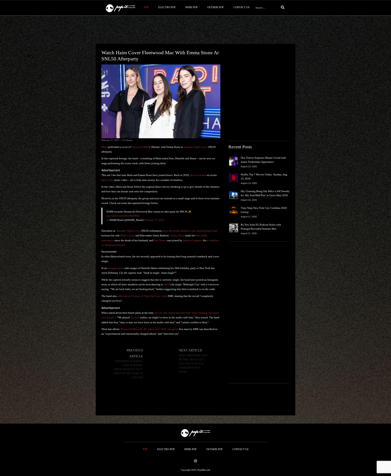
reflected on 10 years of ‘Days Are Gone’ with (145, 296)
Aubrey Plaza (177, 235)
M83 (166, 284)
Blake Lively (127, 235)
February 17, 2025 (154, 219)
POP (146, 7)
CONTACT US (241, 7)
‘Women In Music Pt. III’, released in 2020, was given (149, 329)
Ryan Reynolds (171, 230)
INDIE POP (191, 7)
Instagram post (116, 268)
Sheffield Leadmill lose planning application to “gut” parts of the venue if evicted (128, 369)
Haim (104, 146)
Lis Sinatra (128, 140)
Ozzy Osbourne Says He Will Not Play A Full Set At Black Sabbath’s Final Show (193, 363)
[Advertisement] (195, 30)
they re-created (198, 175)
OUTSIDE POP (215, 7)
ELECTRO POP (167, 7)
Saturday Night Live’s (195, 146)
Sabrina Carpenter (193, 240)
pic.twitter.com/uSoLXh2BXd (123, 215)
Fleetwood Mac (139, 146)
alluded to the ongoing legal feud (198, 230)
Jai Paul (135, 317)
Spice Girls (107, 180)
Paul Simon (160, 240)
